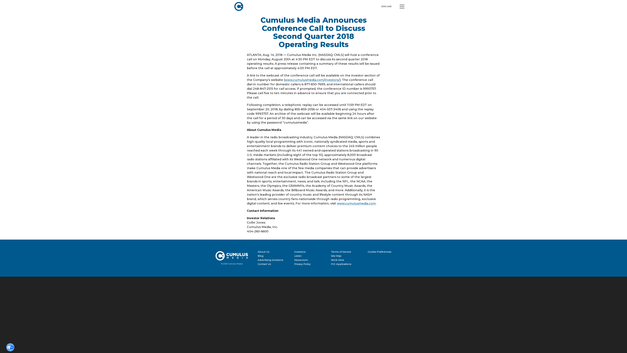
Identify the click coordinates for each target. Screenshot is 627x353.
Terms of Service (341, 251)
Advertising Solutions (270, 260)
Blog (260, 255)
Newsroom (301, 260)
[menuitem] (275, 252)
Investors (300, 251)
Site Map (336, 255)
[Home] (278, 6)
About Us (263, 251)
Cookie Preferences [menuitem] (379, 251)
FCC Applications (341, 264)
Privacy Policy (302, 264)
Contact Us (264, 264)
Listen (298, 255)
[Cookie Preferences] (10, 347)
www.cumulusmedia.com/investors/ (312, 80)
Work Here (337, 260)
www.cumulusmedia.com (356, 203)
